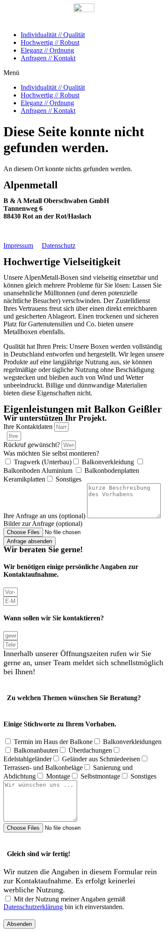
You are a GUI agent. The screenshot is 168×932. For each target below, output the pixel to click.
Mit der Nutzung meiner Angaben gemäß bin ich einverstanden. (64, 902)
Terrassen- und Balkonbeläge (43, 767)
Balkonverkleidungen (132, 741)
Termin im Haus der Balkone (53, 741)
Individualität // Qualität (53, 34)
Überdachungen (90, 750)
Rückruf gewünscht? (32, 444)
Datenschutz (58, 245)
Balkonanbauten (36, 750)
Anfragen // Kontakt (48, 58)
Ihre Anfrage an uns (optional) (45, 515)
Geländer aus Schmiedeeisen (101, 759)
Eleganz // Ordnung (47, 50)
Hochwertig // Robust (50, 42)
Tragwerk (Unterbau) (43, 462)
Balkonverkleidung (109, 462)
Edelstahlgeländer (27, 759)
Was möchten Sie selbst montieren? (51, 453)
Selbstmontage (100, 776)
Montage (58, 776)
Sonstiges (68, 479)
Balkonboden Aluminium (38, 470)
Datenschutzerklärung (33, 906)
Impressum (18, 245)
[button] (84, 73)
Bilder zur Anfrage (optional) (42, 523)
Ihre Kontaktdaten (28, 426)
